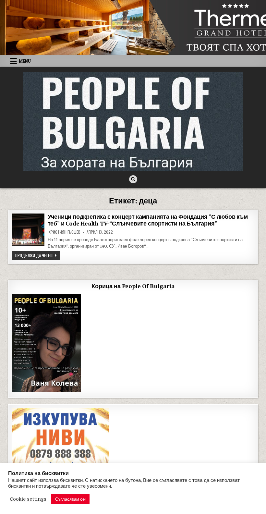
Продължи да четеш (37, 255)
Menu (25, 61)
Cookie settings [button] (28, 499)
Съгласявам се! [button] (70, 499)
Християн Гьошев (64, 232)
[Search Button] (133, 179)
